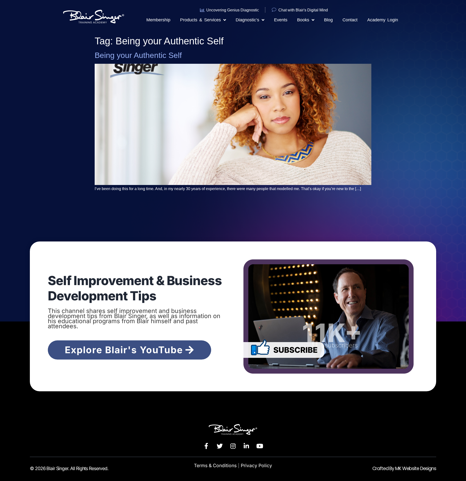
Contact (350, 19)
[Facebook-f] (206, 446)
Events (280, 19)
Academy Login (382, 19)
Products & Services (200, 19)
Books (303, 19)
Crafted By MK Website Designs (404, 468)
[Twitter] (220, 446)
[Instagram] (233, 446)
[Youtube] (260, 446)
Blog (328, 19)
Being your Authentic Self (138, 55)
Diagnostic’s (247, 19)
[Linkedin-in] (246, 446)
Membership (158, 19)
